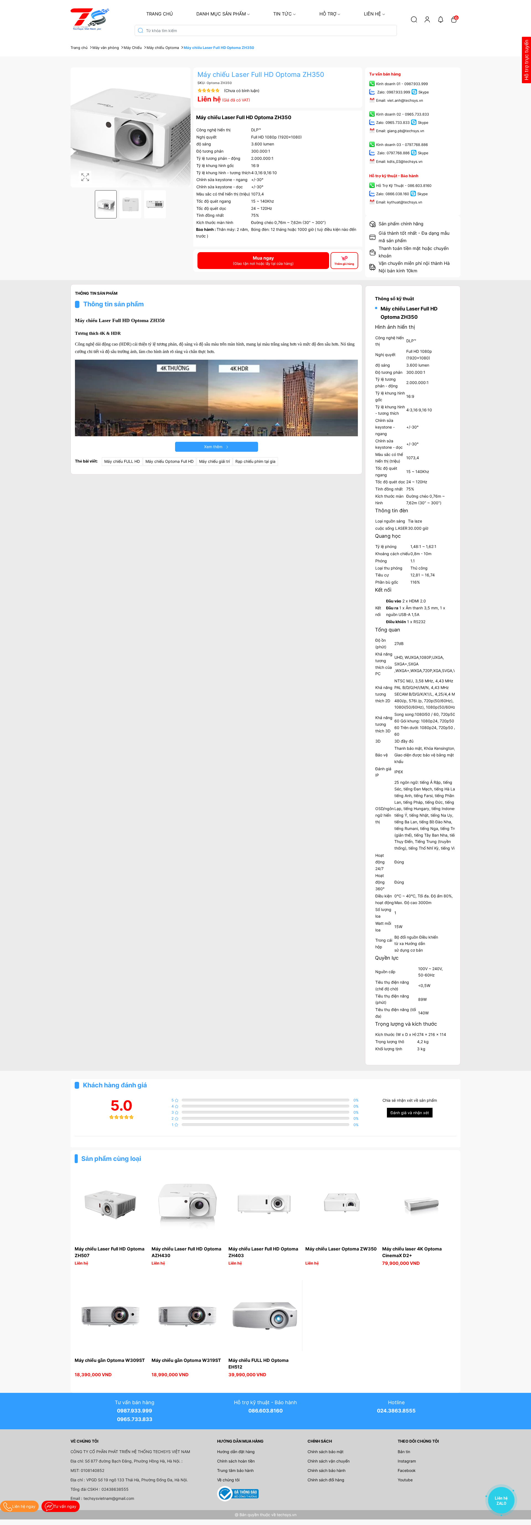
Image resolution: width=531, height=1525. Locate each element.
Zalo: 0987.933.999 (393, 92)
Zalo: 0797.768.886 (393, 153)
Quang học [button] (388, 536)
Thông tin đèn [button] (391, 510)
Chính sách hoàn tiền (236, 1461)
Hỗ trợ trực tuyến (526, 60)
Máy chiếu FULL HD (122, 461)
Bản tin (404, 1451)
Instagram (407, 1461)
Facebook (407, 1470)
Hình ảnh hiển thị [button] (395, 327)
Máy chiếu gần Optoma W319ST (186, 1360)
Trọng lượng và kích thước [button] (406, 1024)
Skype (423, 92)
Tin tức (282, 14)
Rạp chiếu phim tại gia (255, 461)
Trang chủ (159, 14)
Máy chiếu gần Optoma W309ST (110, 1360)
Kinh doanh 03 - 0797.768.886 (402, 145)
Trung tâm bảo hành (235, 1470)
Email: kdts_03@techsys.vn (399, 161)
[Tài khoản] (427, 19)
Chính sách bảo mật (325, 1451)
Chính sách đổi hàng (326, 1479)
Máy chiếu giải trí (214, 461)
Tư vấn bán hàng (385, 74)
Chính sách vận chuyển (329, 1461)
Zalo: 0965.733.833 (393, 123)
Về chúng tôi (228, 1479)
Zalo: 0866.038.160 (392, 194)
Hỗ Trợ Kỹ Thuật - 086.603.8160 (403, 185)
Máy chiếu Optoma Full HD (169, 461)
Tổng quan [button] (387, 630)
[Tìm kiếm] (414, 19)
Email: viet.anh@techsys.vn (399, 100)
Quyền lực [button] (387, 958)
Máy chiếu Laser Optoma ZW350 (341, 1249)
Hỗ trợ (327, 14)
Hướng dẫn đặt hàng (236, 1451)
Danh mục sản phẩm (221, 14)
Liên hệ (372, 14)
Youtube (405, 1479)
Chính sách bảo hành (326, 1470)
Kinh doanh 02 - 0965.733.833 (402, 114)
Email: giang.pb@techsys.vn (400, 131)
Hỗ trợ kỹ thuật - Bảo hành (393, 175)
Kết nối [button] (383, 590)
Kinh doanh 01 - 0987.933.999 (402, 84)
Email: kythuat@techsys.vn (399, 202)
